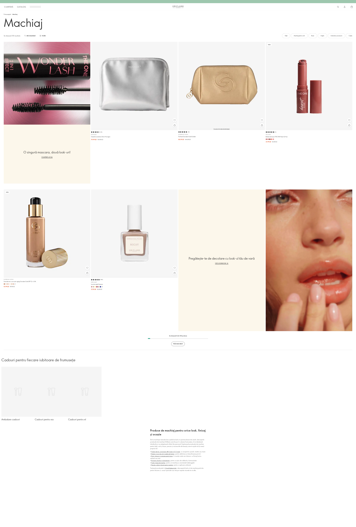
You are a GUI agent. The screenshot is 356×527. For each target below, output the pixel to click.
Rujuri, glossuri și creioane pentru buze (162, 456)
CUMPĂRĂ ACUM (47, 157)
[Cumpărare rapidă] (175, 125)
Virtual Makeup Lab (170, 468)
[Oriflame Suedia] (178, 6)
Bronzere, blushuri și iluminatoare (160, 460)
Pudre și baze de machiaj (158, 463)
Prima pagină (7, 14)
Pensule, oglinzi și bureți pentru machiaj (162, 465)
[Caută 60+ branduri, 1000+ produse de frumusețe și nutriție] (338, 6)
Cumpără (8, 7)
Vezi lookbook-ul (221, 263)
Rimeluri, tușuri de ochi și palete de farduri (162, 454)
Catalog (21, 7)
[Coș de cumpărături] (352, 7)
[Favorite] (175, 120)
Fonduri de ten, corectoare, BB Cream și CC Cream (165, 452)
